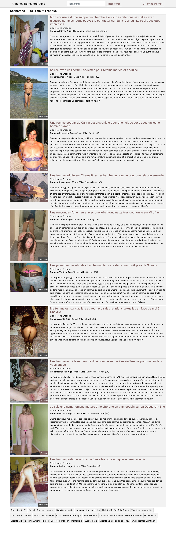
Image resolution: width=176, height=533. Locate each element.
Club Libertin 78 (18, 510)
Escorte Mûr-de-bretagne (68, 515)
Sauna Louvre (90, 515)
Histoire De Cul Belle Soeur (115, 510)
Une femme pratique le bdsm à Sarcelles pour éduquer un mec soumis (97, 459)
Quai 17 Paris (90, 520)
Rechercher (114, 3)
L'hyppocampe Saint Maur (143, 520)
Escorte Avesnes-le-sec (37, 520)
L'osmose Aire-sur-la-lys (88, 510)
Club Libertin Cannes (20, 515)
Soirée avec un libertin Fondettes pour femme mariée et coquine (94, 70)
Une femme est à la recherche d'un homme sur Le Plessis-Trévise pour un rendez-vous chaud (106, 363)
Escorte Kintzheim (60, 520)
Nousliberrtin (150, 515)
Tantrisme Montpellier (142, 510)
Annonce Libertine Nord (111, 515)
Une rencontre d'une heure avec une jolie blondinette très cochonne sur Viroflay (105, 212)
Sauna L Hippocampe (43, 515)
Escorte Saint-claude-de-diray (114, 520)
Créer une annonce (153, 3)
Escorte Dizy (16, 520)
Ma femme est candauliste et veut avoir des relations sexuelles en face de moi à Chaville (105, 310)
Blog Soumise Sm (65, 510)
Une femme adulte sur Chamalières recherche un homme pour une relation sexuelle (107, 175)
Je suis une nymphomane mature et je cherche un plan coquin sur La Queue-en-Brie (107, 406)
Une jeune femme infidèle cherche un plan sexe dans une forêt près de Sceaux (103, 265)
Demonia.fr (76, 520)
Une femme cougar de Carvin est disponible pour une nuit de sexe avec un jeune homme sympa (105, 124)
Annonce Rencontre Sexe (28, 3)
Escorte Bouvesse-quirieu (41, 510)
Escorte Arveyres (133, 515)
